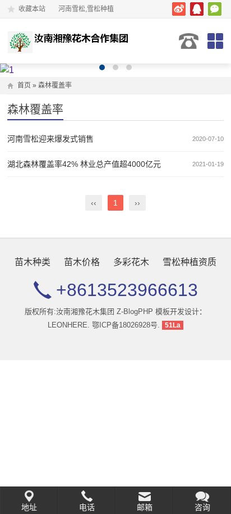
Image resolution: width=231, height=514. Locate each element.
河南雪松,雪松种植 (70, 41)
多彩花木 (131, 262)
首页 (24, 85)
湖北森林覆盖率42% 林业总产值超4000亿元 (84, 164)
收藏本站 (32, 9)
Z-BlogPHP (135, 311)
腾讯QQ (197, 9)
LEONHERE (67, 325)
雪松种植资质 (189, 262)
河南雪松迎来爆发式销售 (50, 138)
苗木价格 (82, 262)
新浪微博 (179, 9)
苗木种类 (32, 262)
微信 (214, 9)
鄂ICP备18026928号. (126, 325)
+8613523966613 (188, 41)
